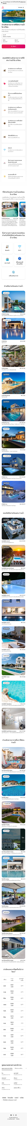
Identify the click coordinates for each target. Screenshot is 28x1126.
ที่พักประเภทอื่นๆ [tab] (18, 1068)
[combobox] (13, 36)
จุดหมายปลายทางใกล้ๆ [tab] (7, 1068)
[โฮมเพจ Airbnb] (3, 7)
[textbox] (7, 42)
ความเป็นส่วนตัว (11, 1119)
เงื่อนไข (17, 1119)
